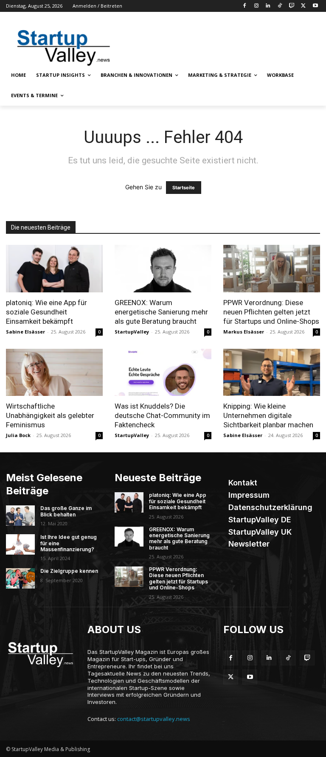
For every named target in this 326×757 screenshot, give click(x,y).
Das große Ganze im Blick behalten (66, 511)
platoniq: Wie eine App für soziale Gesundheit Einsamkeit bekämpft (46, 311)
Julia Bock (18, 435)
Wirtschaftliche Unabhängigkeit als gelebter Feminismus (50, 415)
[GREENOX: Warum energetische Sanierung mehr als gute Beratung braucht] (163, 268)
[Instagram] (256, 6)
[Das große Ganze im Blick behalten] (20, 515)
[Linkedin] (268, 6)
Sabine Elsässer (25, 331)
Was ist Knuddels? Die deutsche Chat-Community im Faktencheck (162, 415)
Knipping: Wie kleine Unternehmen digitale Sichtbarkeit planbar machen (268, 415)
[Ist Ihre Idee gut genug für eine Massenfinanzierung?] (20, 544)
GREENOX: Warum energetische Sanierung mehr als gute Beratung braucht (161, 311)
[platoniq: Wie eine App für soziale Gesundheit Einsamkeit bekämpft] (54, 268)
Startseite (183, 188)
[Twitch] (292, 6)
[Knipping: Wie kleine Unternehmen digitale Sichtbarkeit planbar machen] (271, 372)
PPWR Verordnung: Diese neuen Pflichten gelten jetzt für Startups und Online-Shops (271, 311)
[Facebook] (244, 6)
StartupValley (132, 331)
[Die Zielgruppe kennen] (20, 578)
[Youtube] (315, 6)
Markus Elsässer (243, 331)
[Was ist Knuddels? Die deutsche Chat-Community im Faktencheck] (163, 372)
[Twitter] (303, 6)
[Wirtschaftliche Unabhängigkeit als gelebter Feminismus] (54, 372)
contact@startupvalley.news (153, 719)
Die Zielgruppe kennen (69, 571)
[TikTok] (280, 6)
